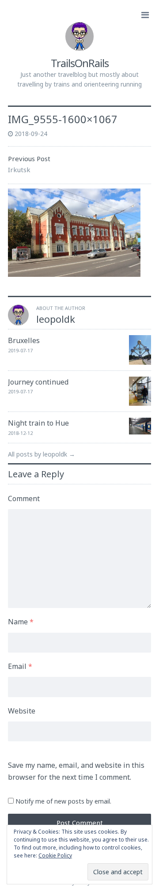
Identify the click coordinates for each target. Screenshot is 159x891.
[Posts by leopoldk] (18, 322)
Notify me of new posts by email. (63, 801)
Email (20, 666)
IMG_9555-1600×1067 (62, 119)
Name (21, 622)
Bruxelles (24, 340)
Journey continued (38, 382)
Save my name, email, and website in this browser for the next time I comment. (76, 771)
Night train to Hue (38, 423)
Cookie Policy (55, 855)
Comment (24, 498)
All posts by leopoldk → (41, 454)
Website (21, 711)
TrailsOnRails (80, 63)
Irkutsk (19, 169)
